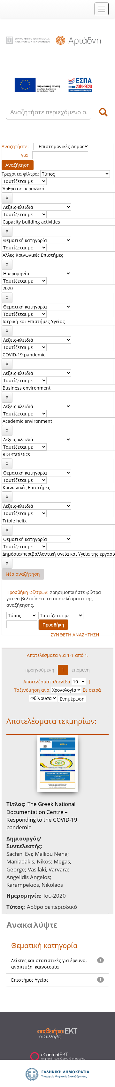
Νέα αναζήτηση (23, 574)
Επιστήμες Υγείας (30, 980)
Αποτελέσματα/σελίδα (46, 682)
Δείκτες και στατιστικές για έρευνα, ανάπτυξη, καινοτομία (49, 963)
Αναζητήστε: (15, 146)
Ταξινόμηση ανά (32, 690)
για (24, 155)
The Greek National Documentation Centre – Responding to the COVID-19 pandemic (41, 815)
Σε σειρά (92, 690)
